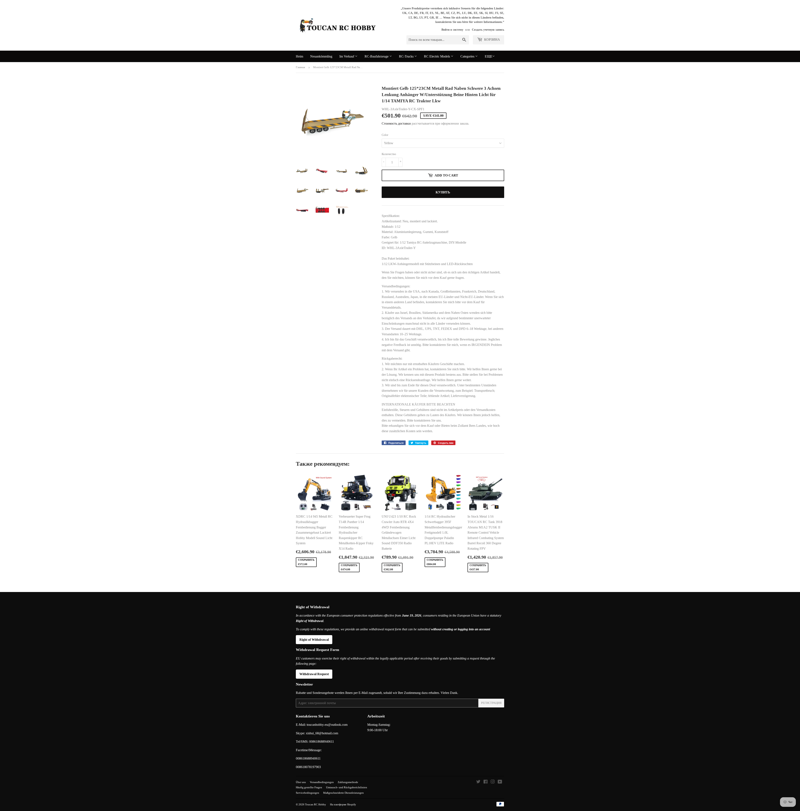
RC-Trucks (406, 56)
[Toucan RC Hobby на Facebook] (485, 782)
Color (385, 134)
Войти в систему (452, 29)
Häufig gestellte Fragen (309, 787)
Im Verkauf (347, 56)
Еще (488, 56)
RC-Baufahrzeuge (377, 56)
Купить (443, 192)
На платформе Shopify (343, 804)
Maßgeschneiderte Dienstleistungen (343, 792)
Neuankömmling (321, 56)
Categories (467, 56)
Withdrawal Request (314, 674)
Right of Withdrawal (314, 639)
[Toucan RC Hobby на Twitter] (478, 782)
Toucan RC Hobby (315, 804)
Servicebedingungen (307, 792)
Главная (300, 67)
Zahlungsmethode (348, 782)
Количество (389, 154)
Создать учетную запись (488, 29)
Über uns (301, 782)
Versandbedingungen (322, 782)
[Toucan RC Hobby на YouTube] (500, 782)
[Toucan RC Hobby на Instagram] (493, 782)
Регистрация (491, 703)
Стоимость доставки (396, 123)
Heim (299, 56)
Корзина (491, 39)
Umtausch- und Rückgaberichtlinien (346, 787)
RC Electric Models (437, 56)
